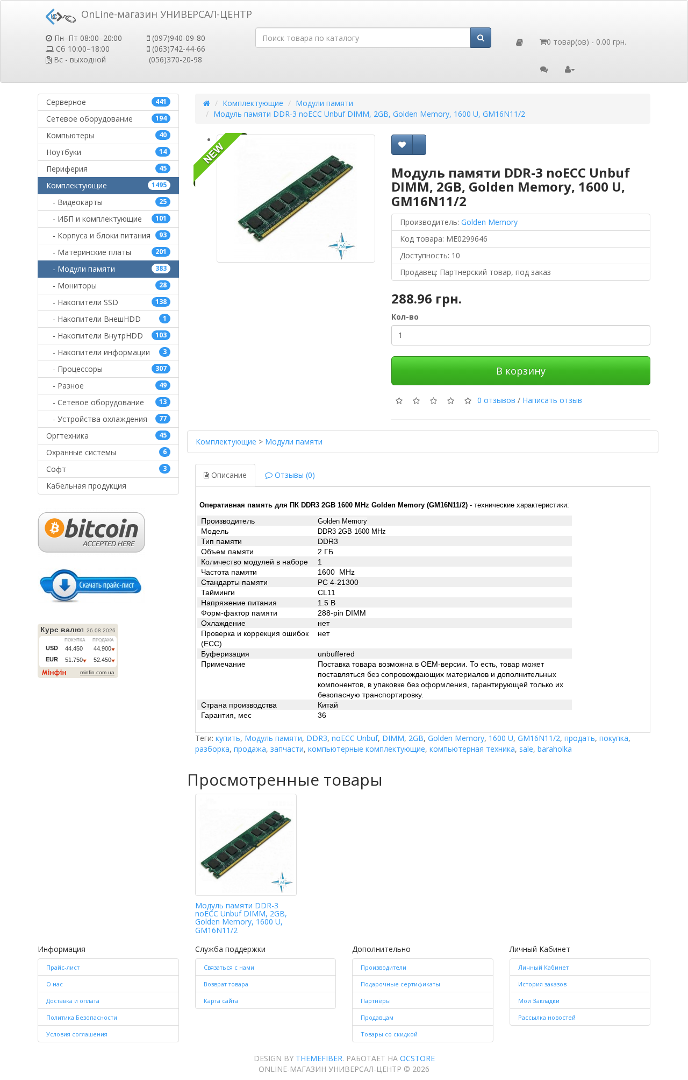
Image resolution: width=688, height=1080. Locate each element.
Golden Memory (489, 222)
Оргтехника (106, 435)
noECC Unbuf (355, 738)
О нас (54, 984)
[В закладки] (402, 145)
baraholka (555, 749)
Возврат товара (226, 984)
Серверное (106, 102)
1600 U (501, 738)
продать (579, 738)
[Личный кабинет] (570, 68)
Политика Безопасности (81, 1017)
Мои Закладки (539, 1001)
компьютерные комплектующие (366, 749)
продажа (250, 749)
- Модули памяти (106, 269)
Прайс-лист (63, 967)
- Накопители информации (106, 352)
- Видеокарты (106, 202)
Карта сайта (221, 1001)
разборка (212, 749)
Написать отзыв (552, 399)
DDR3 (316, 738)
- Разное (106, 385)
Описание (228, 475)
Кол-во (405, 317)
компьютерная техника (472, 749)
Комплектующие (106, 185)
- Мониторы (106, 285)
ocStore (417, 1058)
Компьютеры (106, 135)
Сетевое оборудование (106, 119)
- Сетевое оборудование (106, 402)
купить (228, 738)
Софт (106, 469)
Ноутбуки (106, 152)
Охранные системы (106, 452)
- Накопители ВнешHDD (106, 319)
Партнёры (376, 1001)
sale (526, 749)
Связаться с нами (229, 967)
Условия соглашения (77, 1034)
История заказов (542, 984)
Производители (383, 967)
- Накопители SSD (106, 302)
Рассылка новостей (547, 1017)
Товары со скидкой (389, 1034)
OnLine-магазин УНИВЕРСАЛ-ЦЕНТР (164, 14)
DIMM (393, 738)
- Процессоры (106, 369)
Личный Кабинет (543, 967)
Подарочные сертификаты (400, 984)
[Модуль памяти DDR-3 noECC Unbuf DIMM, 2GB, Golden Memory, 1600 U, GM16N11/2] (296, 199)
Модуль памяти (273, 738)
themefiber (319, 1058)
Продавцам (377, 1017)
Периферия (106, 169)
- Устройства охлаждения (106, 419)
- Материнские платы (106, 252)
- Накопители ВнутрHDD (106, 335)
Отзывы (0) (294, 475)
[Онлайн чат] (544, 68)
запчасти (287, 749)
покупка (613, 738)
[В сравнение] (419, 145)
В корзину (521, 370)
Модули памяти (324, 103)
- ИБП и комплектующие (106, 219)
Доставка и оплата (72, 1001)
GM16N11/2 (539, 738)
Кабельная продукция (86, 486)
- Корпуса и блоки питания (106, 235)
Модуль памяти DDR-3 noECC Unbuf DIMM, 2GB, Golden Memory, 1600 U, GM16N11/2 (369, 114)
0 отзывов (496, 399)
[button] (519, 41)
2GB (416, 738)
